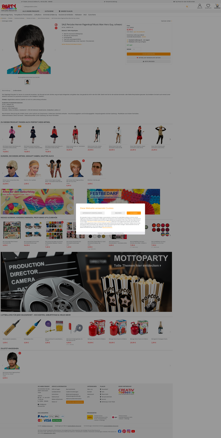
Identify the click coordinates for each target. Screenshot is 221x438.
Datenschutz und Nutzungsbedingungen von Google (99, 221)
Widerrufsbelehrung (118, 233)
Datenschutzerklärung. (107, 227)
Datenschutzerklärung (108, 233)
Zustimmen (133, 213)
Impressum (100, 233)
